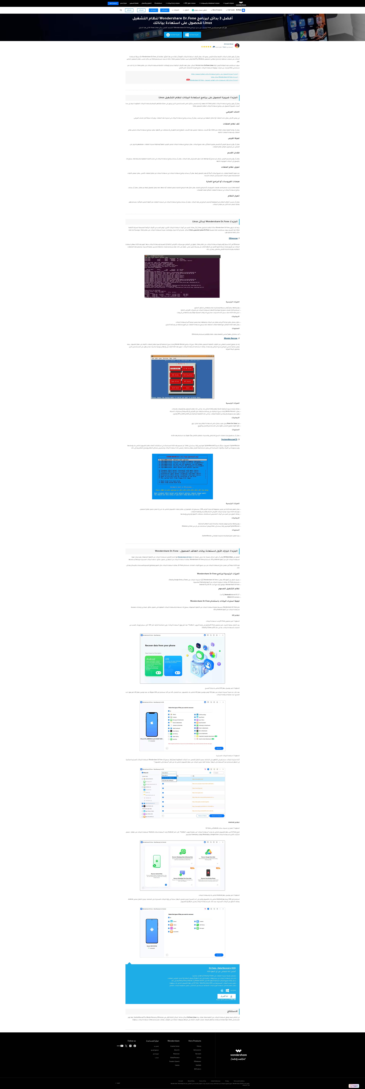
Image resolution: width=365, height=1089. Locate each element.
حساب (157, 1058)
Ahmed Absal (228, 44)
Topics (224, 47)
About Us (176, 1050)
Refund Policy (191, 1081)
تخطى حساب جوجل (200, 10)
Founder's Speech (174, 1061)
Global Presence (174, 1058)
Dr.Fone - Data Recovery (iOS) (222, 968)
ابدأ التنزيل (224, 996)
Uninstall (180, 1081)
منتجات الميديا (229, 3)
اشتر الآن (141, 10)
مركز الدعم (123, 3)
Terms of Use (202, 1081)
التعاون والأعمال (147, 3)
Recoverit (198, 1054)
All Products (197, 1069)
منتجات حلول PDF (190, 3)
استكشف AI (158, 3)
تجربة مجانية (194, 35)
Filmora (199, 1046)
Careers (177, 1065)
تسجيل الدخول (113, 3)
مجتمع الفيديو (155, 1050)
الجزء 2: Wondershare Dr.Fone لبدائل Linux (224, 77)
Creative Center (174, 1046)
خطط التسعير (134, 3)
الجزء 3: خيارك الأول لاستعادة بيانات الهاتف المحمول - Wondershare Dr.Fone (214, 80)
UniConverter (197, 1050)
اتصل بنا (156, 1046)
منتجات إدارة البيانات (173, 3)
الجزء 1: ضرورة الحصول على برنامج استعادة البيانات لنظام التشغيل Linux (214, 74)
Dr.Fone (199, 1058)
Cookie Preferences (215, 1081)
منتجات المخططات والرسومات (210, 3)
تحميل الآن (164, 10)
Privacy (227, 1081)
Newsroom (176, 1054)
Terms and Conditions (239, 1081)
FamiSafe (198, 1065)
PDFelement (197, 1061)
